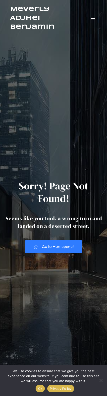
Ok (40, 389)
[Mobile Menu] (93, 18)
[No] (100, 380)
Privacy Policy (61, 389)
